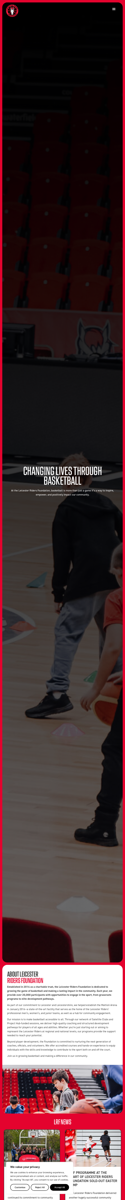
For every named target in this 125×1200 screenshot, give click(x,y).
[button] (113, 8)
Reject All (40, 1187)
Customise (20, 1187)
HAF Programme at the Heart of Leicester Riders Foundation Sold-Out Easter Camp (93, 1178)
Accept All (59, 1187)
